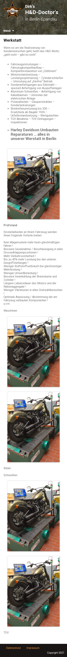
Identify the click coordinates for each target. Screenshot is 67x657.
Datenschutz (13, 648)
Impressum (33, 648)
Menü (7, 30)
